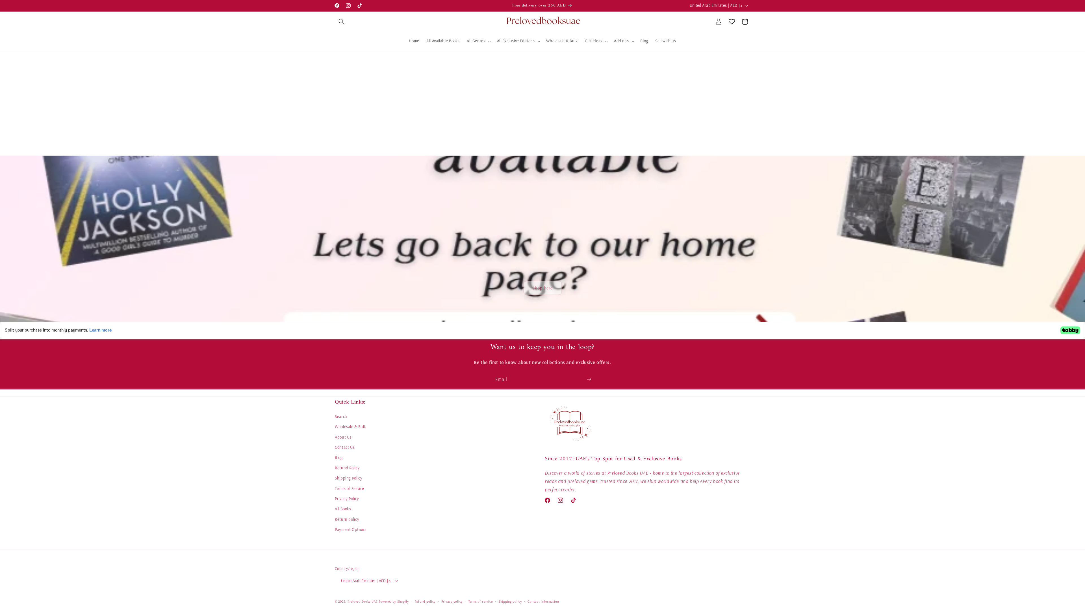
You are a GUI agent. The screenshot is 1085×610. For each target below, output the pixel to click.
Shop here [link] (542, 288)
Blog (339, 457)
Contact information (543, 601)
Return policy (347, 519)
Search (341, 416)
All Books (343, 508)
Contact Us (345, 447)
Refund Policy (347, 467)
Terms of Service (349, 488)
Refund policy (425, 601)
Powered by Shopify (394, 601)
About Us (343, 437)
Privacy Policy (347, 498)
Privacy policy (452, 601)
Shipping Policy (348, 478)
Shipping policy (510, 601)
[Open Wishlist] (731, 21)
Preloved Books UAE (363, 601)
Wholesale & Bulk (350, 426)
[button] (341, 21)
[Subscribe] (589, 379)
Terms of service (480, 601)
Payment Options (350, 529)
